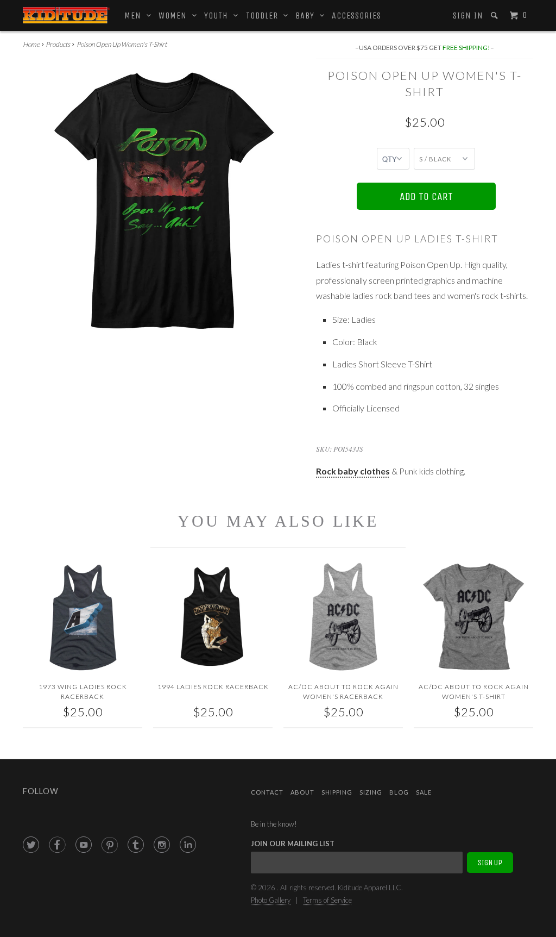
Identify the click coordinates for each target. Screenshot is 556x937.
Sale (424, 792)
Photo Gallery (270, 900)
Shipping (336, 792)
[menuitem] (467, 15)
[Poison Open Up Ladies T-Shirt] (164, 200)
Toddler (264, 15)
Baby (307, 15)
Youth (218, 15)
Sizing (370, 792)
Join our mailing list (292, 843)
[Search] (495, 15)
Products (58, 44)
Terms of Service (327, 900)
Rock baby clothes (353, 471)
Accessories (356, 15)
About (302, 792)
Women (175, 15)
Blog (399, 792)
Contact (267, 792)
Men (135, 15)
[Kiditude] (66, 15)
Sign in (468, 15)
